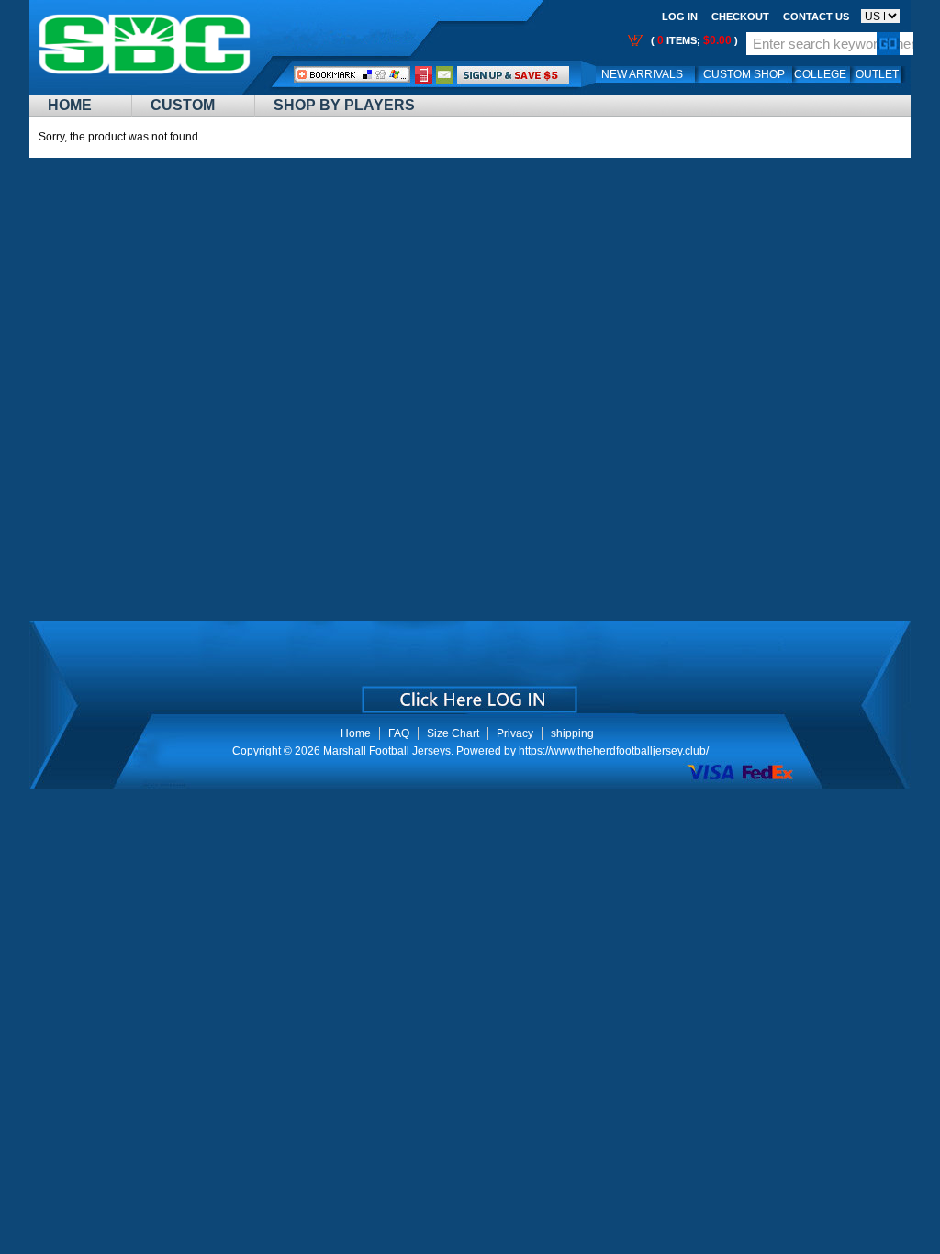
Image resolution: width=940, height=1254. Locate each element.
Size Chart (453, 733)
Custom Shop (744, 74)
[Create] (467, 693)
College (820, 74)
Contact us (816, 16)
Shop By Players (344, 105)
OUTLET (877, 74)
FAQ (398, 733)
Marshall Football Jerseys (387, 751)
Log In (680, 16)
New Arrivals (642, 74)
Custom (183, 105)
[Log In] (513, 74)
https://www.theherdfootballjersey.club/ (614, 751)
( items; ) (693, 40)
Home (70, 105)
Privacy (515, 733)
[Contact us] (445, 74)
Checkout (740, 16)
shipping (572, 733)
